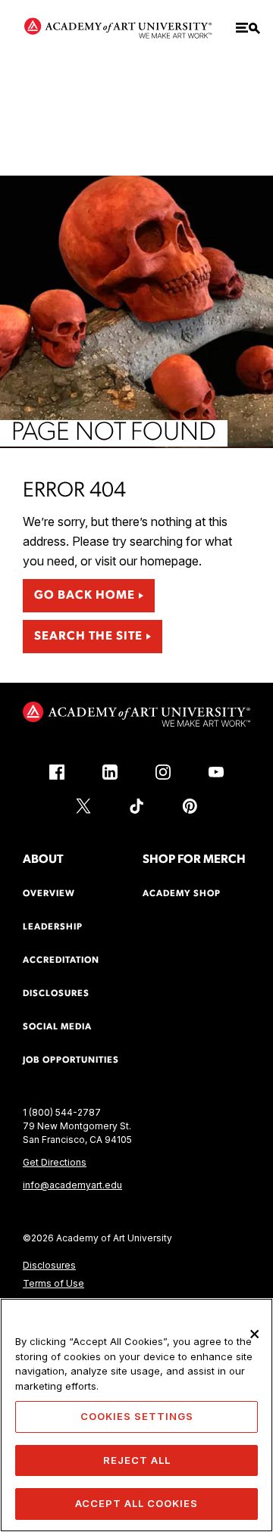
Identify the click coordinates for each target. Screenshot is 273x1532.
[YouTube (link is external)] (216, 772)
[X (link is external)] (83, 806)
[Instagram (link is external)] (163, 772)
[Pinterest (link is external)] (189, 806)
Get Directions (54, 1162)
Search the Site (88, 637)
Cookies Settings (136, 1416)
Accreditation (61, 960)
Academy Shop (182, 893)
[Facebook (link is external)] (56, 772)
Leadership (53, 927)
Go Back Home (84, 596)
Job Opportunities (71, 1060)
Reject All (137, 1460)
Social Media (57, 1027)
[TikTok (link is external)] (136, 806)
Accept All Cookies (136, 1503)
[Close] (254, 1333)
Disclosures (49, 1265)
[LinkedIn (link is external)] (110, 772)
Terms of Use (53, 1283)
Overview (49, 893)
